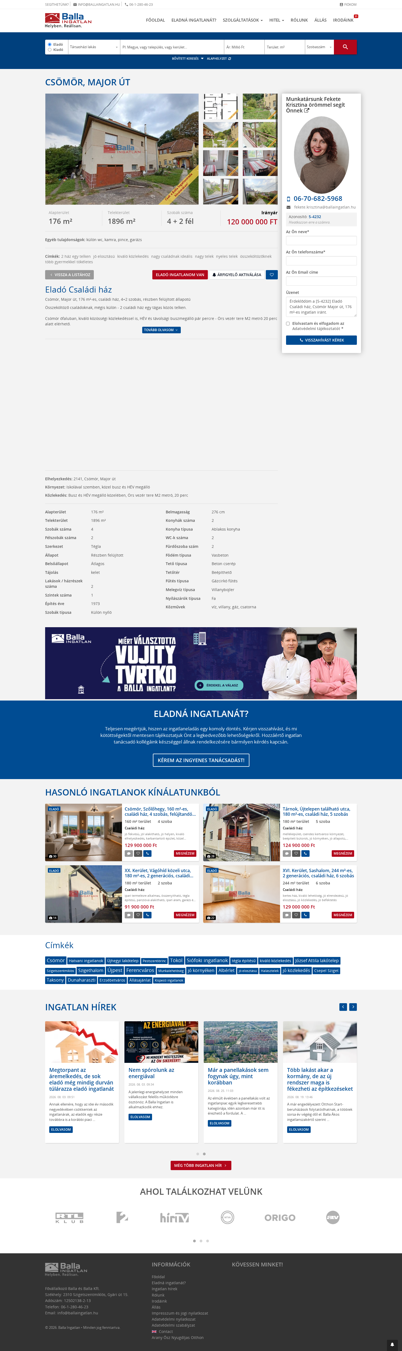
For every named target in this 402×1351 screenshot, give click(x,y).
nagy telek (204, 256)
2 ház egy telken (76, 256)
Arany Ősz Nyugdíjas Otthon (178, 1337)
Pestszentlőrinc (154, 961)
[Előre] (353, 1007)
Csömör (56, 960)
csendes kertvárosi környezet (323, 834)
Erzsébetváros (112, 980)
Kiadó (58, 49)
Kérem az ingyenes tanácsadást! (201, 760)
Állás (320, 20)
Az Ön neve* (297, 231)
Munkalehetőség (171, 970)
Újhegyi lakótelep (123, 960)
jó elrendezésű (333, 895)
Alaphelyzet (217, 58)
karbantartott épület (160, 838)
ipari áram (173, 900)
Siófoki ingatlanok (207, 960)
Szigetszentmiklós (60, 970)
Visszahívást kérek (324, 340)
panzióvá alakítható (151, 900)
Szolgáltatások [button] (241, 20)
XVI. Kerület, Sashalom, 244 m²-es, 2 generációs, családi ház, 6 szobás (318, 873)
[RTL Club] (69, 1218)
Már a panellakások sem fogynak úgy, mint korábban (238, 1076)
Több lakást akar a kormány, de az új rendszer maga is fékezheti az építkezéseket (320, 1079)
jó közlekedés (307, 900)
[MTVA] (227, 1218)
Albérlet (227, 970)
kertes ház (290, 895)
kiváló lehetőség (310, 895)
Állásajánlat (140, 980)
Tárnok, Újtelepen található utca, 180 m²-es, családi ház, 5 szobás (316, 811)
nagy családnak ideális (172, 256)
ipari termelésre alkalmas (142, 895)
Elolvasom (61, 1129)
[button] (392, 1345)
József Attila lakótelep (317, 960)
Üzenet (292, 292)
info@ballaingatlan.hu (96, 4)
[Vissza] (343, 1007)
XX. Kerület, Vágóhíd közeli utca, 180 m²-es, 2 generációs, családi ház (158, 875)
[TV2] (122, 1218)
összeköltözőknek (256, 256)
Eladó (58, 44)
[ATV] (332, 1218)
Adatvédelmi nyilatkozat (174, 1319)
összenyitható (171, 895)
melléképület (292, 834)
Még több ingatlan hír (198, 1165)
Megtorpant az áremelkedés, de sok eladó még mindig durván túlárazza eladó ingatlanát (81, 1079)
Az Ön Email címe (302, 272)
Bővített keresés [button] (185, 58)
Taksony (55, 980)
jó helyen (167, 834)
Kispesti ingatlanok (169, 980)
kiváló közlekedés (133, 256)
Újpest (114, 970)
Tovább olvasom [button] (159, 330)
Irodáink (345, 19)
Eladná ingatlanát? (193, 20)
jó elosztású (104, 256)
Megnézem (185, 853)
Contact (165, 1331)
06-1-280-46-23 (138, 4)
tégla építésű (244, 960)
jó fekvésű (132, 834)
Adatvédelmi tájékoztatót (316, 328)
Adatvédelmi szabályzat (173, 1325)
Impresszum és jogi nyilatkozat (180, 1313)
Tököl (176, 960)
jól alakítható (150, 834)
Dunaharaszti (81, 980)
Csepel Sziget (326, 970)
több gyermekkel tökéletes (69, 261)
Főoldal (155, 20)
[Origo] (280, 1218)
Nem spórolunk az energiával (151, 1073)
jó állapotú (337, 838)
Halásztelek (270, 970)
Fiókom (348, 4)
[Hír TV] (175, 1218)
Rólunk (299, 20)
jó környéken (319, 838)
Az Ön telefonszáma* (305, 251)
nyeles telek (227, 256)
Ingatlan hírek (80, 1007)
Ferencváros (140, 970)
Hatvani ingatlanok (86, 960)
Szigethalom (90, 970)
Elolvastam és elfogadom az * (318, 326)
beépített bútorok (295, 838)
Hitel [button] (275, 20)
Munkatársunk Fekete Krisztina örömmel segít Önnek (315, 105)
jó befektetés (327, 900)
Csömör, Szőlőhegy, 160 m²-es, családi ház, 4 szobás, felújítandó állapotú (158, 814)
